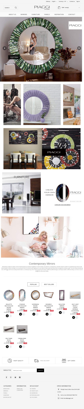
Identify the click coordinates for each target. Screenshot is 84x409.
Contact (71, 14)
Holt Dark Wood (9, 339)
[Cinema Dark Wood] (22, 329)
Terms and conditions (20, 389)
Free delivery (45, 360)
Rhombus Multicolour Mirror (48, 305)
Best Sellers (49, 284)
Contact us (72, 1)
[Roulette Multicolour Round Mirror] (8, 295)
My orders (33, 388)
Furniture (36, 14)
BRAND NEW (6, 388)
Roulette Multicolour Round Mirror (9, 306)
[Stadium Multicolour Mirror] (22, 295)
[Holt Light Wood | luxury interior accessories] (75, 295)
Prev (5, 48)
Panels (47, 14)
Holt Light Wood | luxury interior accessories (75, 307)
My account (34, 386)
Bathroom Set (7, 397)
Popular (33, 284)
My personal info (34, 395)
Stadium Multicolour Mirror (22, 305)
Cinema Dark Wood (22, 339)
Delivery (48, 1)
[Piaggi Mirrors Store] (42, 8)
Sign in (78, 1)
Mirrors (24, 14)
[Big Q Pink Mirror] (62, 295)
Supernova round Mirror (35, 305)
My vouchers (33, 397)
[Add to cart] (7, 315)
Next (79, 48)
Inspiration (59, 14)
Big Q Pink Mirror (62, 305)
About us (12, 14)
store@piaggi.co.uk (68, 398)
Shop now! (14, 57)
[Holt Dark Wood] (8, 329)
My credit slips (34, 391)
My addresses (34, 393)
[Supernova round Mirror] (35, 295)
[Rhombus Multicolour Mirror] (48, 295)
